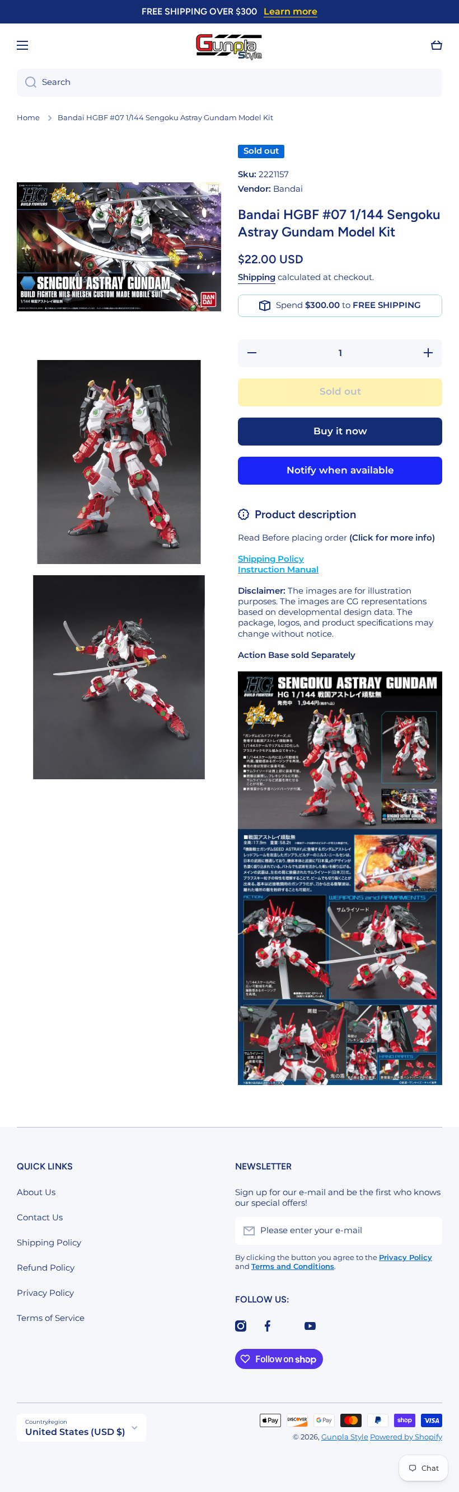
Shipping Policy (49, 1243)
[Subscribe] (428, 1231)
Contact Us (40, 1217)
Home (28, 117)
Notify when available (340, 470)
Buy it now (340, 431)
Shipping (256, 277)
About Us (36, 1192)
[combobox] (229, 83)
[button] (436, 45)
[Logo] (229, 45)
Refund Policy (45, 1268)
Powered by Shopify (406, 1437)
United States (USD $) (75, 1432)
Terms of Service (51, 1318)
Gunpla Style (344, 1437)
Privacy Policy (45, 1293)
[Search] (26, 83)
